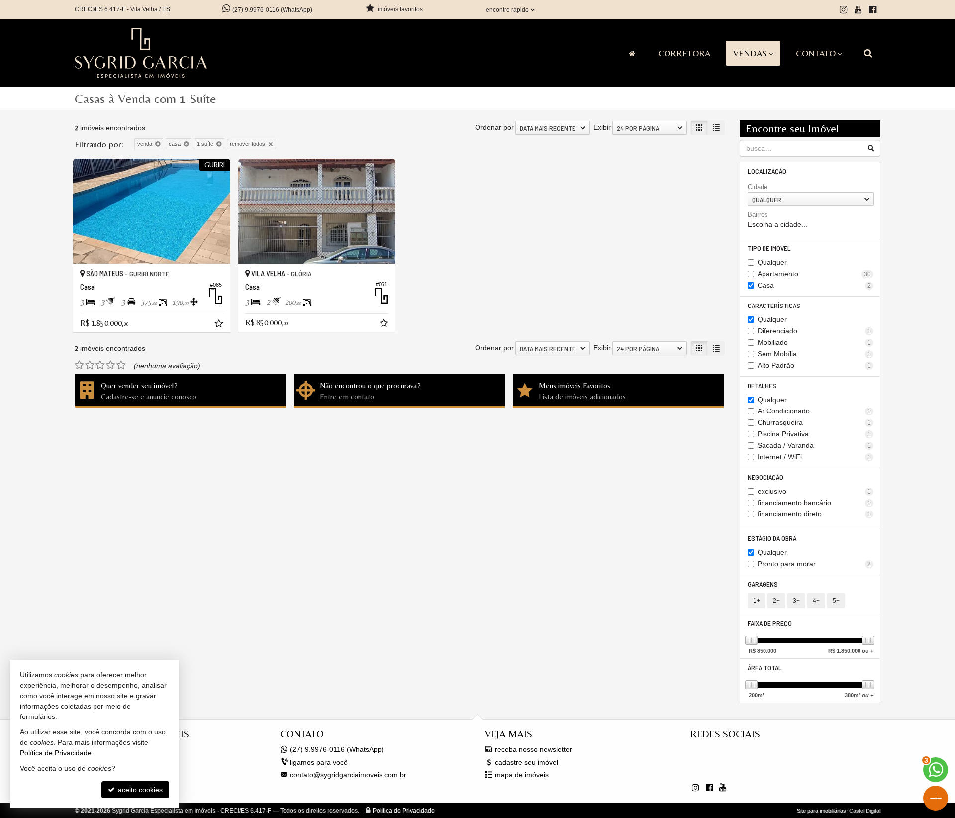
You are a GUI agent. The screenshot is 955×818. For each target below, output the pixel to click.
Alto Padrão (814, 365)
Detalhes (762, 385)
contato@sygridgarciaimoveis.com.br (348, 775)
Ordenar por (494, 127)
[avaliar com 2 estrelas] (90, 365)
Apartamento (814, 274)
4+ (816, 600)
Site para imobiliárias (821, 811)
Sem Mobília (814, 354)
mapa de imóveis (522, 775)
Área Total (765, 667)
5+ (836, 600)
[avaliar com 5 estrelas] (121, 365)
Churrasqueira (814, 422)
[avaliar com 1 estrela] (79, 365)
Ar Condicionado (814, 411)
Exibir (602, 127)
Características (774, 305)
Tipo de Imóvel (769, 248)
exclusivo (814, 491)
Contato (816, 53)
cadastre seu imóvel (526, 762)
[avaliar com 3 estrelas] (100, 365)
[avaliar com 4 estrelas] (110, 365)
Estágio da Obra (772, 538)
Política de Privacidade (404, 810)
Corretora (684, 53)
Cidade (757, 187)
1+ (756, 600)
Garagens (763, 584)
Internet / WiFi (814, 457)
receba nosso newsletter (533, 749)
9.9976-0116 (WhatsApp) (272, 9)
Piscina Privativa (814, 434)
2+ (776, 600)
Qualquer (772, 262)
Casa (814, 285)
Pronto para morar (814, 564)
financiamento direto (814, 514)
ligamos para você (319, 762)
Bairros (758, 214)
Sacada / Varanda (814, 445)
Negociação (765, 477)
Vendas (750, 53)
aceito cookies (139, 790)
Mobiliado (814, 342)
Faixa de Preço (770, 623)
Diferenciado (814, 331)
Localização (767, 171)
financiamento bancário (814, 503)
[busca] (868, 53)
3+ (796, 600)
